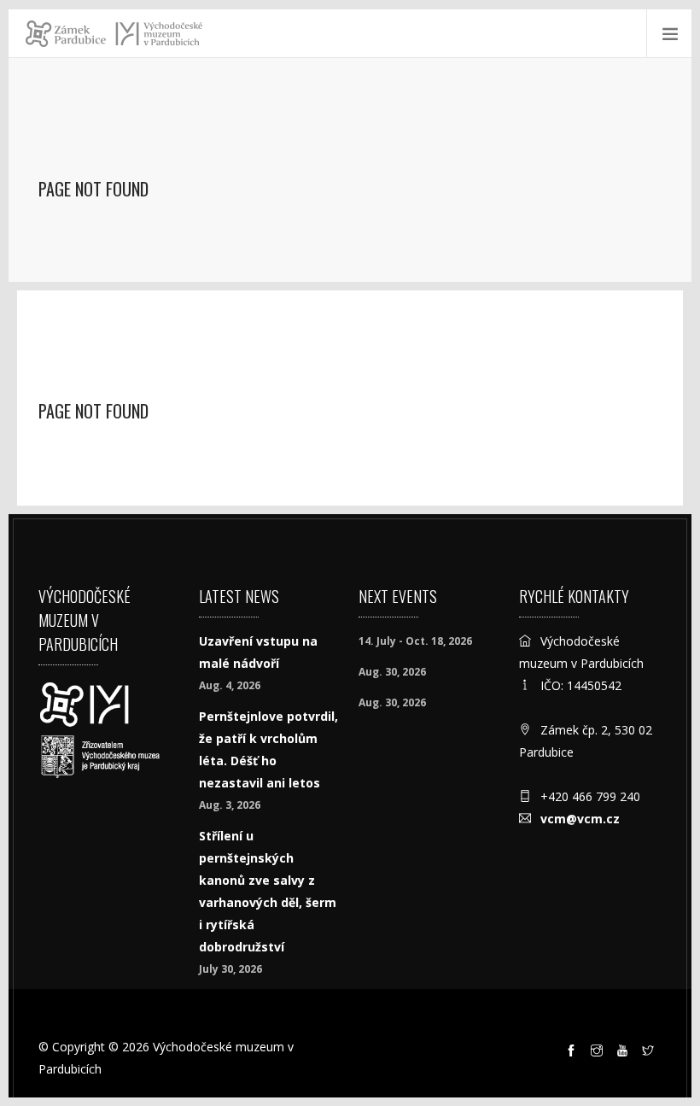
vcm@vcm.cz (580, 818)
